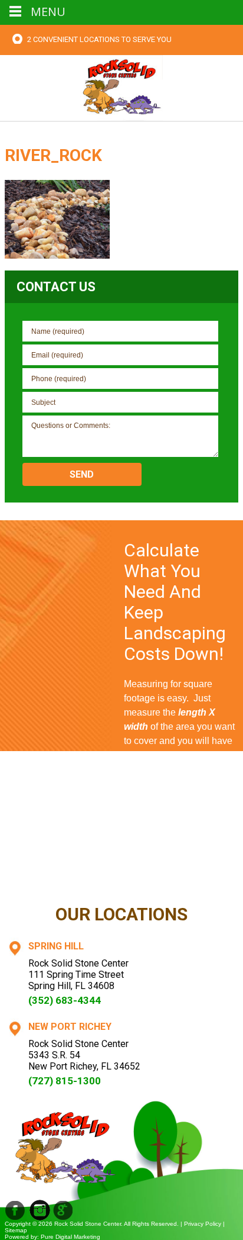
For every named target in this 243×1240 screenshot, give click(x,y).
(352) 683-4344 (64, 1000)
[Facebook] (15, 1210)
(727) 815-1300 (64, 1081)
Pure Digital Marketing (70, 1236)
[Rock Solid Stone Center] (121, 87)
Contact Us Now (181, 876)
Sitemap (16, 1230)
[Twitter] (63, 1210)
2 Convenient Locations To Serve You (99, 39)
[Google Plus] (39, 1210)
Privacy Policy (202, 1223)
